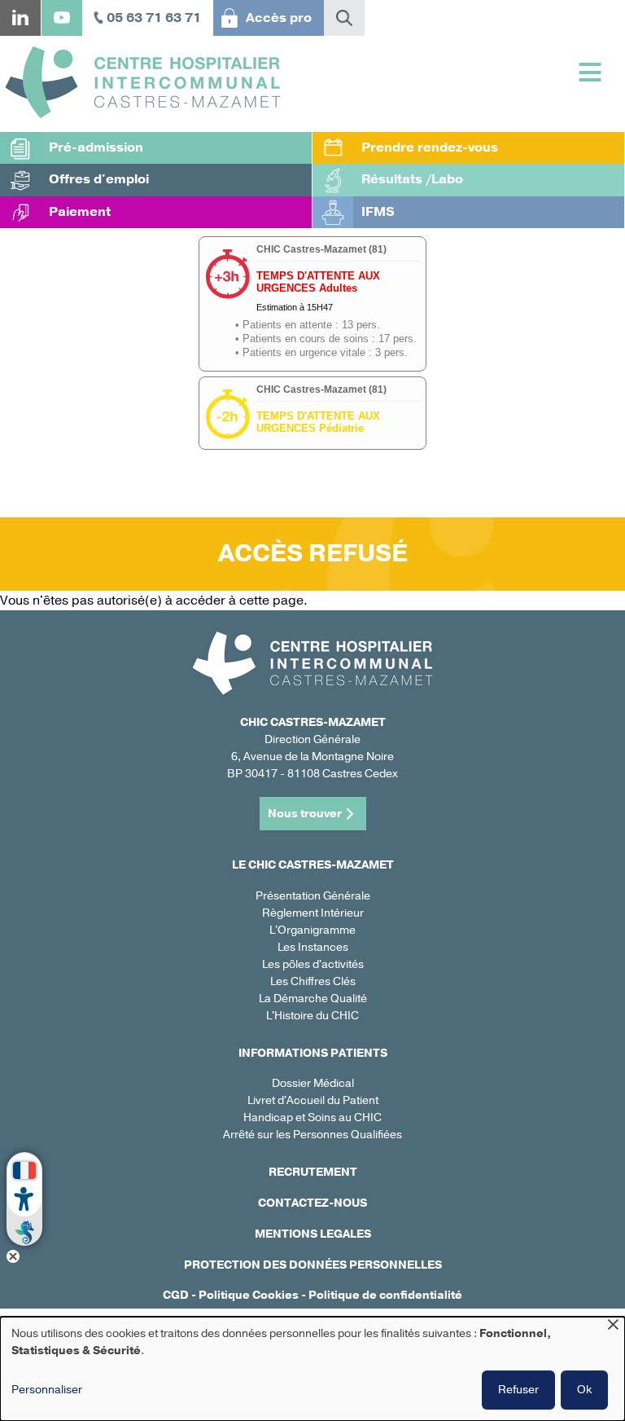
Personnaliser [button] (46, 1389)
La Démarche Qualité (313, 998)
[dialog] (312, 1369)
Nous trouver (305, 813)
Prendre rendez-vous (429, 147)
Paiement (80, 212)
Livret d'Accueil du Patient (312, 1100)
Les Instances (313, 947)
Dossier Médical (313, 1083)
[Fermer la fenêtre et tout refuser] (613, 1327)
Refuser (518, 1389)
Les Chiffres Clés (313, 981)
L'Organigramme (312, 930)
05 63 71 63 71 (154, 18)
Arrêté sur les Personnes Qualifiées (312, 1134)
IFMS (378, 212)
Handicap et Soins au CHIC (312, 1117)
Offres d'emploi (99, 179)
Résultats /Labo (412, 179)
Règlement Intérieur (313, 913)
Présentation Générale (313, 896)
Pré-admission (96, 147)
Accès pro (279, 18)
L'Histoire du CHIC (312, 1015)
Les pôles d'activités (313, 964)
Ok (584, 1389)
